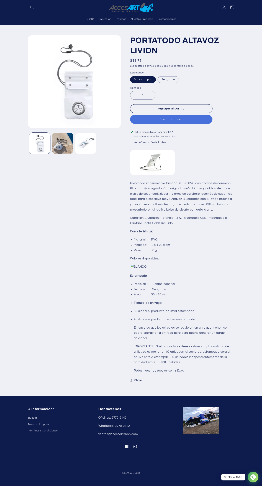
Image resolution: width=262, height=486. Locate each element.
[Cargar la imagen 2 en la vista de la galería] (62, 143)
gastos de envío (144, 66)
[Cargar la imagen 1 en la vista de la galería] (39, 143)
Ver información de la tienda (151, 142)
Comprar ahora (171, 119)
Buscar (32, 417)
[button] (32, 7)
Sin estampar (143, 79)
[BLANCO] (139, 267)
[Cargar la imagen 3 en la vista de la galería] (85, 143)
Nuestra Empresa (39, 424)
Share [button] (138, 380)
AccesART (135, 473)
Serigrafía (168, 79)
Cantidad (135, 88)
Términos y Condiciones (43, 430)
